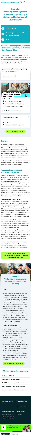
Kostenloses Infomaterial (11, 111)
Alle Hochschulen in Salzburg (13, 364)
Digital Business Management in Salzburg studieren (16, 383)
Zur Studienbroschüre (5, 434)
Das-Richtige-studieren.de (7, 414)
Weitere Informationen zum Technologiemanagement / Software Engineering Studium (15, 255)
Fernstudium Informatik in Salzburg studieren (14, 390)
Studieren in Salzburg (8, 375)
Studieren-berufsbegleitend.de (8, 418)
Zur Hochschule (15, 434)
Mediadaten (19, 403)
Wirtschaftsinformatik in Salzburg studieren (13, 386)
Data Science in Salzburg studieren (11, 379)
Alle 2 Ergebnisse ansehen (15, 131)
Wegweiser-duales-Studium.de (8, 416)
